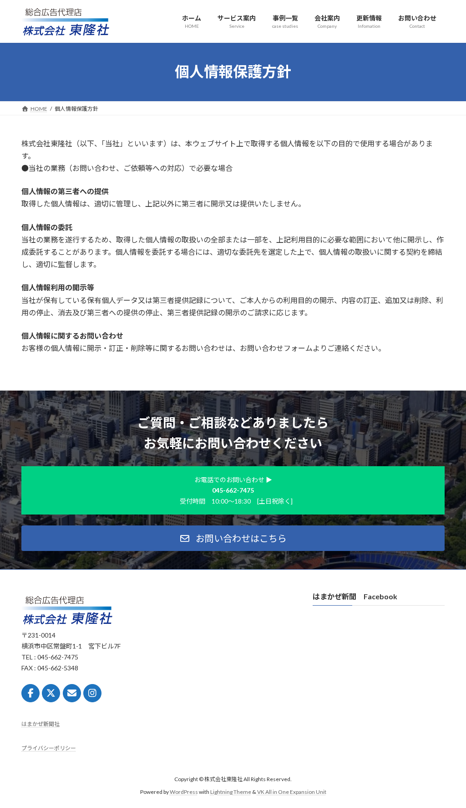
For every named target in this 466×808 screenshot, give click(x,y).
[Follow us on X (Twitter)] (51, 693)
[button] (233, 538)
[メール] (72, 693)
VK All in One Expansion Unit (291, 792)
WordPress (184, 792)
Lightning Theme (230, 792)
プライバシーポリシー (48, 748)
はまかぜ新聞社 (40, 724)
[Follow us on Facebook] (30, 693)
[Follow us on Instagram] (92, 693)
